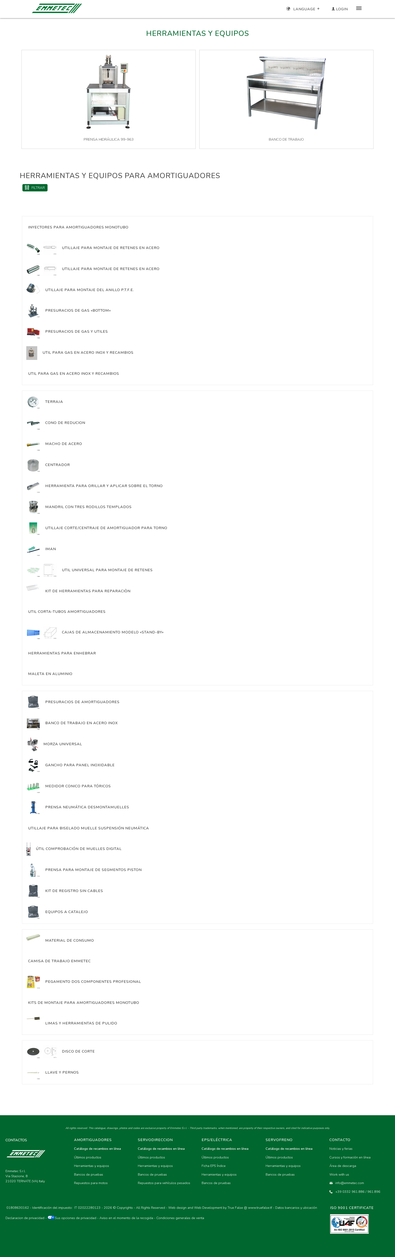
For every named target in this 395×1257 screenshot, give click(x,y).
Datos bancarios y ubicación (296, 1207)
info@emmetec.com (349, 1183)
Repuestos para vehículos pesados (164, 1183)
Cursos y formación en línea (350, 1157)
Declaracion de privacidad (24, 1218)
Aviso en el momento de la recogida (126, 1218)
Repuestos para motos (91, 1183)
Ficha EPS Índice (214, 1165)
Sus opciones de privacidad (75, 1218)
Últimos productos (87, 1157)
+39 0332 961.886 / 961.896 (357, 1191)
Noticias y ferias (340, 1148)
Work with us (339, 1174)
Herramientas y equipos (91, 1165)
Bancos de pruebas (88, 1174)
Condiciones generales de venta (180, 1218)
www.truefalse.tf (260, 1207)
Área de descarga (342, 1165)
